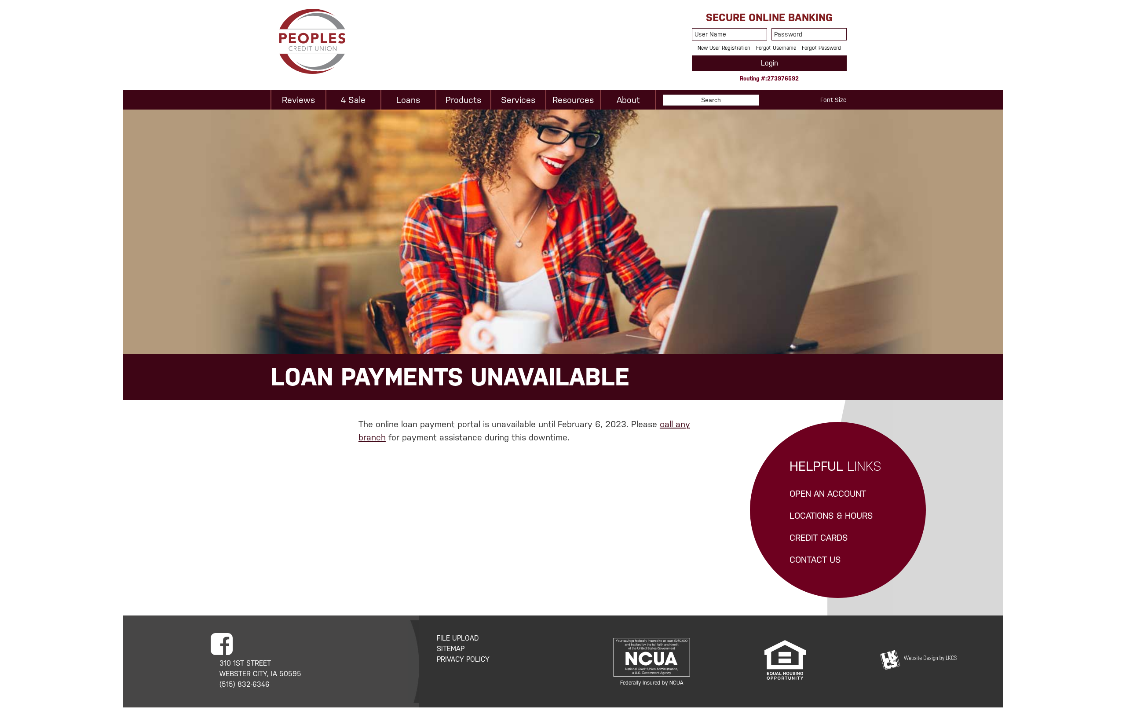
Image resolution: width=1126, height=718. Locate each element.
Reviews (298, 100)
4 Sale (353, 100)
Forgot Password (821, 48)
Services (518, 100)
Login (769, 63)
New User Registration (724, 48)
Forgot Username (776, 48)
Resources (573, 100)
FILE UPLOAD (458, 638)
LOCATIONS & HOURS (831, 515)
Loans (408, 100)
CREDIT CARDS (819, 537)
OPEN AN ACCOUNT (828, 493)
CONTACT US (815, 559)
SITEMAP (450, 649)
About (628, 100)
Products (463, 100)
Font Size (833, 99)
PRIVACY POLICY (463, 659)
